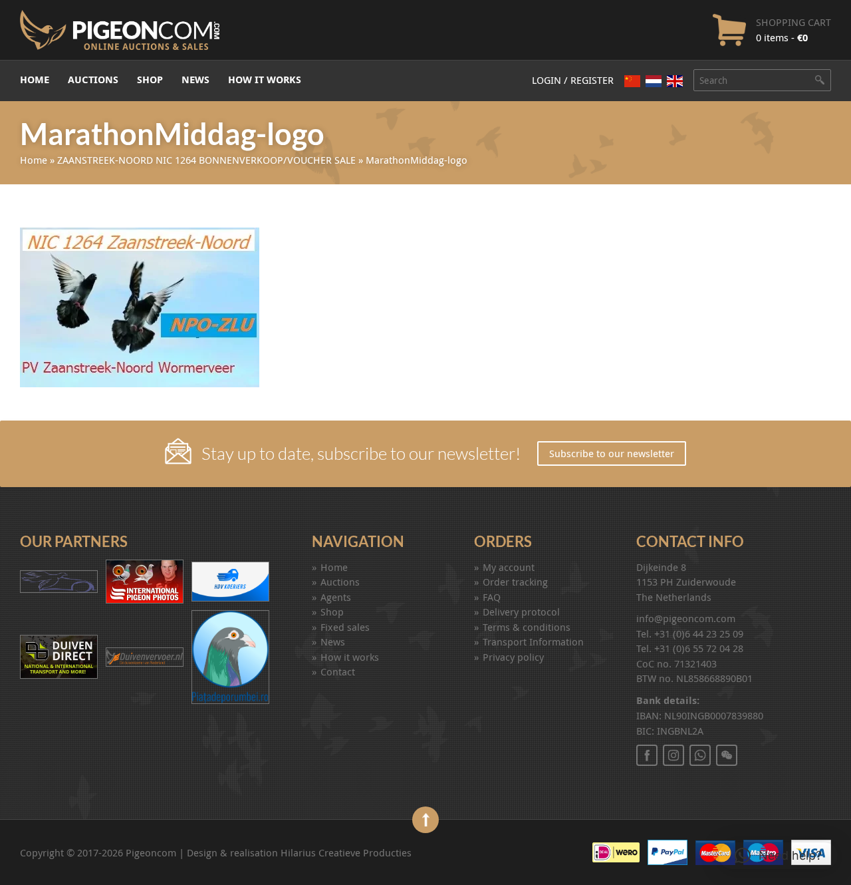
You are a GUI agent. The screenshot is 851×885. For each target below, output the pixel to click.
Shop (150, 80)
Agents (335, 597)
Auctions (93, 80)
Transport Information (533, 641)
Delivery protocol (521, 611)
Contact (337, 671)
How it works (264, 80)
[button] (778, 855)
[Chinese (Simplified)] (632, 81)
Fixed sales (345, 626)
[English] (674, 81)
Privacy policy (513, 656)
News (195, 80)
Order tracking (515, 581)
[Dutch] (653, 81)
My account (509, 567)
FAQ (492, 597)
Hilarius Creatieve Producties (346, 852)
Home (34, 80)
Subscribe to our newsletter (611, 453)
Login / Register (573, 80)
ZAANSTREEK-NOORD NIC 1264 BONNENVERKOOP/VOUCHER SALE (206, 159)
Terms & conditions (526, 626)
